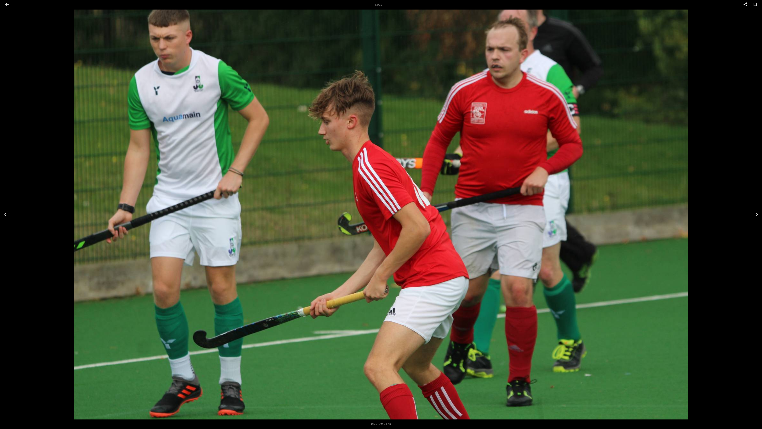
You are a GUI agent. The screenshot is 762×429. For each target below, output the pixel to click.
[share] (745, 5)
